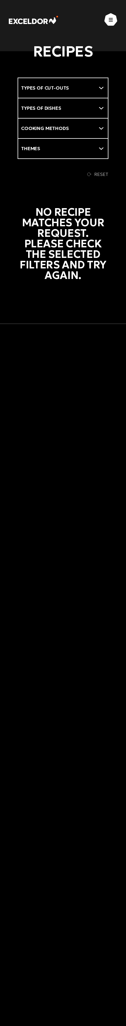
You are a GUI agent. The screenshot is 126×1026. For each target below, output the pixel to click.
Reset (101, 174)
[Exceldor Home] (33, 20)
